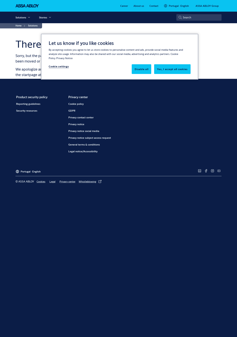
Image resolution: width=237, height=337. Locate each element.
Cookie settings (59, 66)
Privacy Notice (64, 58)
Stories (43, 17)
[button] (29, 17)
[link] (124, 6)
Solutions (20, 17)
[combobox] (199, 17)
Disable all (141, 69)
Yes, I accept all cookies (172, 69)
